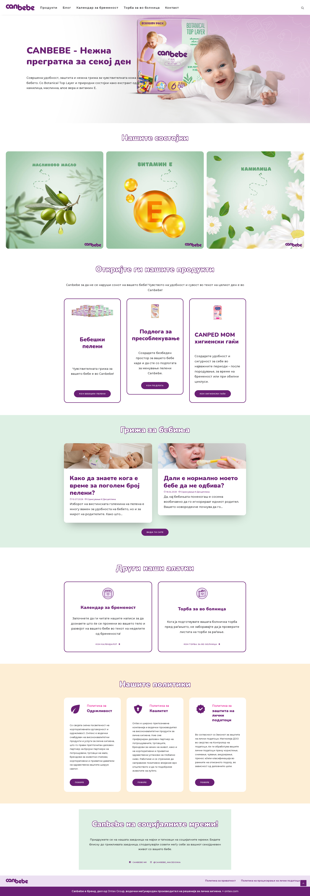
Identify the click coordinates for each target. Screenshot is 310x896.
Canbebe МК (140, 862)
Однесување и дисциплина (101, 499)
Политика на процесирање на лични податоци (270, 880)
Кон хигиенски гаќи (213, 393)
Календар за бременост (97, 8)
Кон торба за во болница (200, 644)
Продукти (48, 8)
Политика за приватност (220, 880)
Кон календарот (106, 644)
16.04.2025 (171, 492)
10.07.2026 (77, 499)
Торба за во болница (142, 8)
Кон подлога (155, 385)
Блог (67, 8)
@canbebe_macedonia (167, 862)
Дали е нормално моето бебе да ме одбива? (201, 482)
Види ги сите (155, 532)
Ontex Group (116, 891)
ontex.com (231, 891)
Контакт (172, 8)
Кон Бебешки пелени (92, 393)
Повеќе (79, 782)
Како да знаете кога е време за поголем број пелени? (105, 485)
